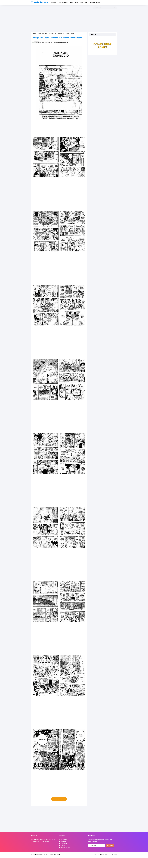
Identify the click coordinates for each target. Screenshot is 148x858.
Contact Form (64, 839)
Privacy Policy (65, 843)
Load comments (59, 799)
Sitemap (63, 845)
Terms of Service (65, 847)
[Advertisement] (74, 18)
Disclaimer (63, 841)
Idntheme (102, 854)
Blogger (114, 855)
